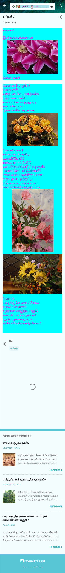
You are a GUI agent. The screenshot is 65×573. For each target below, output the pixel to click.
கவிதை (14, 348)
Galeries (39, 567)
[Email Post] (11, 342)
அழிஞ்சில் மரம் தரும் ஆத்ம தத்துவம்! (24, 480)
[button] (60, 17)
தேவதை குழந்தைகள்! (16, 443)
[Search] (60, 6)
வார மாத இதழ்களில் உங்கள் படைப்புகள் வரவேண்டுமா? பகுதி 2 (25, 518)
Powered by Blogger (34, 560)
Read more (56, 470)
